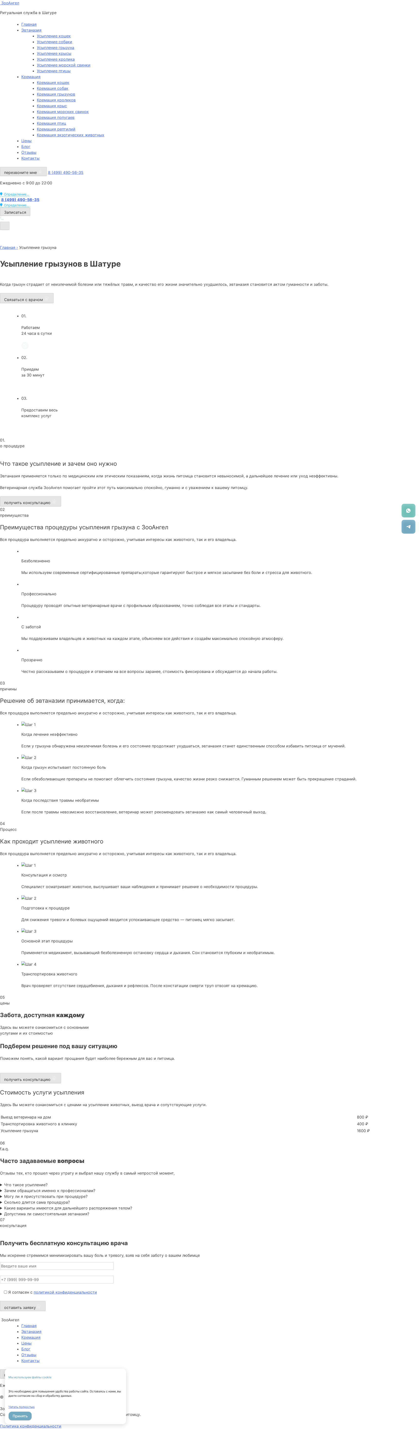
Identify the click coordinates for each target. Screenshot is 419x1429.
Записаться (15, 212)
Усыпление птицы (54, 70)
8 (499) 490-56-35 (65, 172)
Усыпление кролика (56, 59)
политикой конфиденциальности (65, 1292)
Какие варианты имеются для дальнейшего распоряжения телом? (68, 1208)
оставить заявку (20, 1307)
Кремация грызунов (56, 94)
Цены (26, 140)
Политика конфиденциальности (30, 1426)
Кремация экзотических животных (70, 134)
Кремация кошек (53, 82)
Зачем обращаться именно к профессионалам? (49, 1190)
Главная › (9, 247)
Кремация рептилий (56, 129)
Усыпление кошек (54, 35)
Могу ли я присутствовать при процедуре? (46, 1196)
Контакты (30, 158)
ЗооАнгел (9, 2)
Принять (20, 1416)
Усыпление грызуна (55, 47)
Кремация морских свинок (63, 111)
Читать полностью (21, 1407)
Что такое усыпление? (26, 1184)
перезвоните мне (21, 172)
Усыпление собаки (54, 41)
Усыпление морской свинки (63, 65)
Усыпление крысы (54, 53)
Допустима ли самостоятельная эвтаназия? (46, 1213)
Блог (25, 146)
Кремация (30, 76)
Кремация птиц (51, 123)
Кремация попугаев (55, 117)
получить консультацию (28, 502)
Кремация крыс (52, 105)
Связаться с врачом (24, 299)
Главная (29, 24)
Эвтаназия (31, 30)
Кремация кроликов (56, 100)
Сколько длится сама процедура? (37, 1202)
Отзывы (28, 152)
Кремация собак (52, 88)
